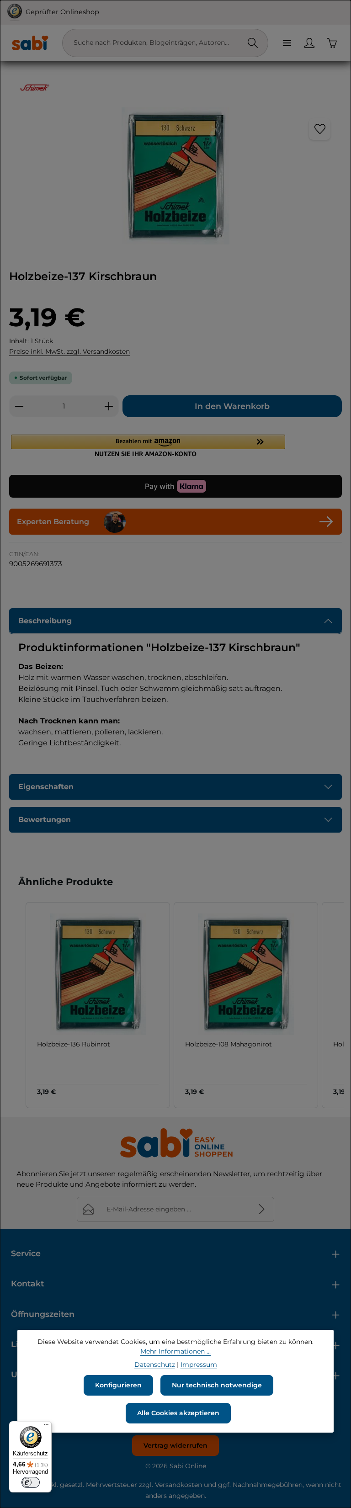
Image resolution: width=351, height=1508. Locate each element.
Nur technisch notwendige (217, 1385)
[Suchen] (252, 43)
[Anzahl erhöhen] (109, 406)
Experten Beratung (53, 521)
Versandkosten (178, 1485)
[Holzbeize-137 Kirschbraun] (175, 175)
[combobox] (156, 43)
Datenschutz (154, 1364)
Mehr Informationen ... (175, 1351)
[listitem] (98, 1005)
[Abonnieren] (261, 1209)
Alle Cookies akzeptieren (178, 1413)
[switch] (30, 1482)
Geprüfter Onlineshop (62, 12)
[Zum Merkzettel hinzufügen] (319, 129)
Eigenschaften (46, 786)
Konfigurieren (118, 1385)
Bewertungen (44, 819)
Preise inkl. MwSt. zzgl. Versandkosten (69, 351)
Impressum (199, 1364)
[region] (175, 175)
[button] (175, 446)
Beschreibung (45, 620)
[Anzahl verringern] (19, 406)
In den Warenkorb (232, 406)
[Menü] (287, 42)
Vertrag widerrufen (175, 1445)
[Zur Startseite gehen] (29, 43)
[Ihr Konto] (309, 42)
